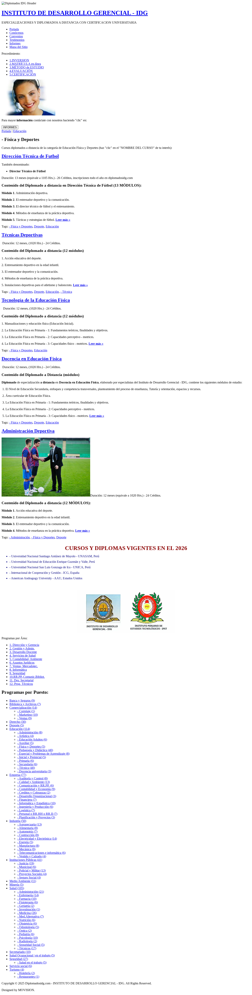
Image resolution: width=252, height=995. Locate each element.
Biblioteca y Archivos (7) (25, 704)
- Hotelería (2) (26, 973)
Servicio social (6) (20, 966)
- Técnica (66, 291)
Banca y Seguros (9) (22, 700)
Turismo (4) (16, 969)
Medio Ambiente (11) (22, 881)
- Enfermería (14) (28, 895)
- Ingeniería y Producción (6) (35, 806)
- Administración (19, 537)
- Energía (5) (25, 842)
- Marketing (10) (27, 714)
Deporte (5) (16, 725)
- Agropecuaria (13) (29, 824)
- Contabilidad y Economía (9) (36, 789)
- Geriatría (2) (25, 905)
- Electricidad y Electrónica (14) (37, 838)
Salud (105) (16, 888)
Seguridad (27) (18, 959)
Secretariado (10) (20, 952)
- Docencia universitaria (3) (34, 771)
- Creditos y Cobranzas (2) (33, 792)
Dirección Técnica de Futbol (30, 156)
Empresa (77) (17, 775)
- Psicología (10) (27, 937)
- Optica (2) (24, 930)
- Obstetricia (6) (27, 923)
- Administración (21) (30, 891)
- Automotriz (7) (27, 831)
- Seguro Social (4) (29, 877)
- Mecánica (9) (26, 849)
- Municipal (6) (26, 867)
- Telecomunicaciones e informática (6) (41, 852)
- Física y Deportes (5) (31, 746)
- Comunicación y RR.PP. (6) (35, 785)
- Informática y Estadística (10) (36, 803)
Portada (6, 131)
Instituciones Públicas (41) (25, 859)
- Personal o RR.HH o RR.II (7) (37, 813)
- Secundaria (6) (27, 764)
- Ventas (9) (24, 718)
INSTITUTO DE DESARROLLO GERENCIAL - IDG (75, 12)
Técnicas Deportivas (22, 234)
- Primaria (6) (25, 760)
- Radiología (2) (27, 941)
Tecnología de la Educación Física (36, 300)
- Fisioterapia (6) (27, 902)
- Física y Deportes (20, 226)
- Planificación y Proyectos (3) (36, 817)
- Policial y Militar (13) (31, 870)
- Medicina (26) (27, 913)
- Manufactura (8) (28, 845)
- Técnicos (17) (26, 948)
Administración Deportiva (28, 430)
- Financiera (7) (26, 799)
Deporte (39, 226)
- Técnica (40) (26, 767)
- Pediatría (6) (25, 934)
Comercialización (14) (23, 707)
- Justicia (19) (25, 863)
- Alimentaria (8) (27, 828)
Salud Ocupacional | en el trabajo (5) (32, 955)
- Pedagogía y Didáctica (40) (35, 750)
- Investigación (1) (28, 909)
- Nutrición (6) (26, 920)
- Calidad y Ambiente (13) (33, 782)
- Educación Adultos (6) (32, 739)
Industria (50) (17, 821)
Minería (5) (16, 884)
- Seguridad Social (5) (30, 944)
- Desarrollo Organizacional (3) (36, 796)
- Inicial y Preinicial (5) (31, 757)
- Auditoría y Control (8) (32, 778)
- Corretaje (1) (26, 711)
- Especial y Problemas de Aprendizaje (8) (43, 753)
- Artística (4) (25, 736)
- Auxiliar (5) (25, 743)
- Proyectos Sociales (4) (32, 874)
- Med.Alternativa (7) (30, 916)
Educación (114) (19, 729)
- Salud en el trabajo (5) (31, 962)
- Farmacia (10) (26, 898)
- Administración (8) (29, 732)
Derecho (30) (17, 721)
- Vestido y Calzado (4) (31, 856)
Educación (19, 131)
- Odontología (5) (28, 927)
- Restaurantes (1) (28, 976)
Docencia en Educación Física (32, 358)
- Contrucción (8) (28, 835)
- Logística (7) (26, 810)
